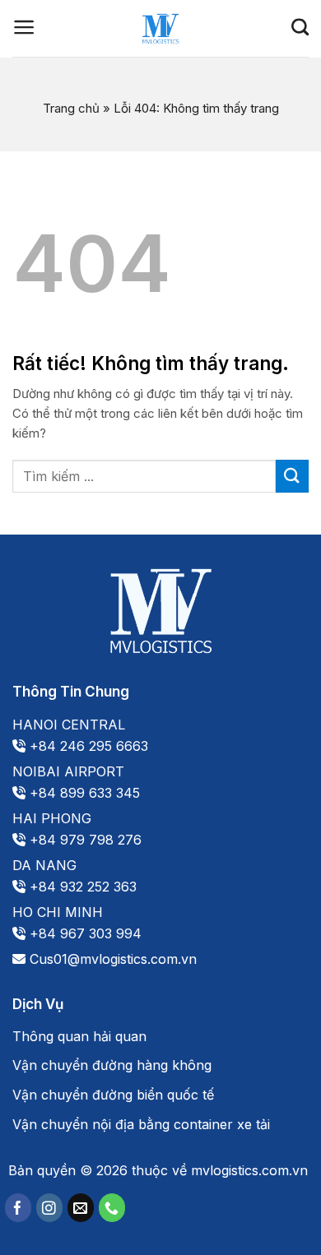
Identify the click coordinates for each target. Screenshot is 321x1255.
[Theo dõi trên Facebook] (18, 1207)
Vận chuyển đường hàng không (112, 1065)
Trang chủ (71, 108)
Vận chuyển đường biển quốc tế (113, 1094)
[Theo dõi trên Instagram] (49, 1207)
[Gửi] (292, 476)
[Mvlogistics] (160, 28)
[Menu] (24, 27)
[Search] (300, 26)
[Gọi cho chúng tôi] (112, 1207)
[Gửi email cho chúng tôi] (80, 1207)
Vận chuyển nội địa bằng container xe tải (141, 1124)
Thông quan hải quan (79, 1036)
